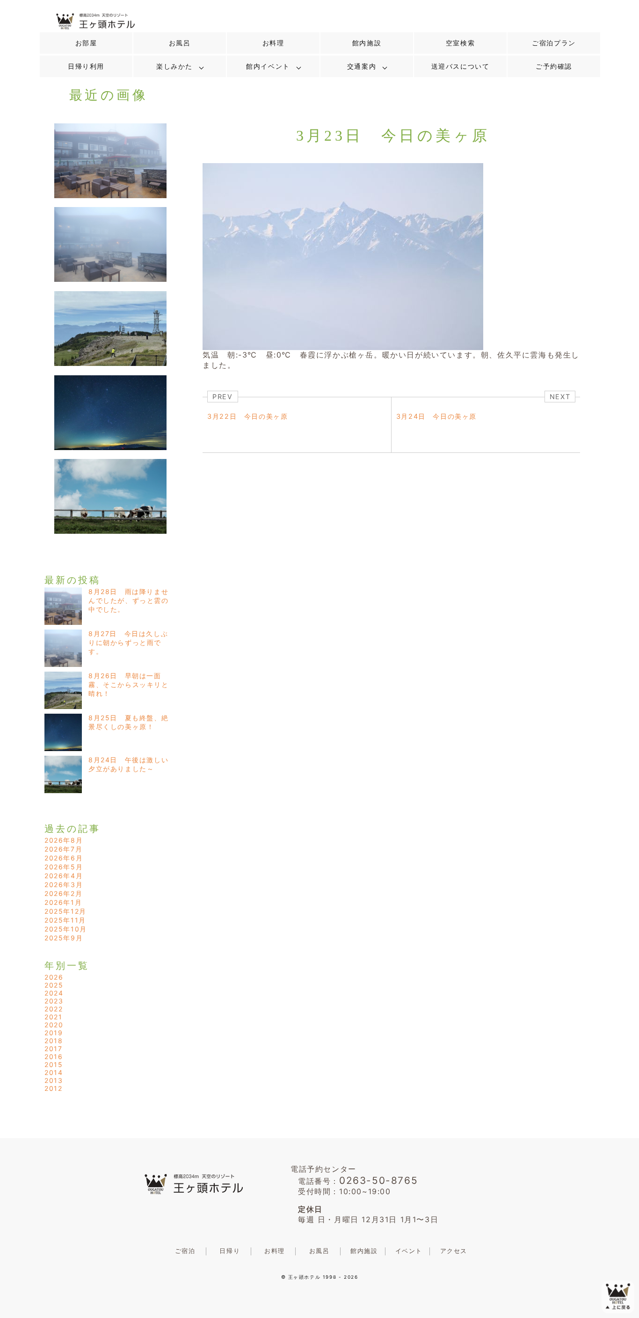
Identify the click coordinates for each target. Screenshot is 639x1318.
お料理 (273, 43)
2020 (53, 1025)
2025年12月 (65, 911)
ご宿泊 (185, 1250)
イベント (408, 1250)
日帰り (229, 1250)
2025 (53, 985)
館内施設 (366, 43)
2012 (53, 1088)
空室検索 (460, 43)
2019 (53, 1033)
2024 (53, 993)
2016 (53, 1056)
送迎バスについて (460, 66)
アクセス (453, 1250)
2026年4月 (63, 876)
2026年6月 (63, 858)
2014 (53, 1072)
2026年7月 (63, 849)
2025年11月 (65, 920)
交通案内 (361, 66)
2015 (53, 1064)
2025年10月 (65, 929)
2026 (53, 977)
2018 (53, 1041)
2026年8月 (63, 840)
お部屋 (86, 43)
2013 (53, 1080)
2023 (53, 1001)
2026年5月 (63, 867)
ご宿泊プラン (554, 43)
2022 (53, 1009)
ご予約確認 (554, 66)
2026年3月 (63, 884)
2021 (53, 1017)
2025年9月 (63, 938)
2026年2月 (63, 893)
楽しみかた (174, 66)
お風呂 (180, 43)
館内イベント (268, 66)
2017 (53, 1049)
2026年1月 (63, 902)
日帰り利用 (86, 66)
